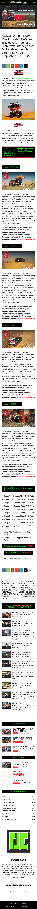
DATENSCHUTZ (18, 781)
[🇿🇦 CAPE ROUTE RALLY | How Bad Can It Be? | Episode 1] (6, 615)
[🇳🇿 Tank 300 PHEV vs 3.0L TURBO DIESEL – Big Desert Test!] (6, 685)
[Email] (26, 66)
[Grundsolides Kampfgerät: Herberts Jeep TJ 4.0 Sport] (6, 765)
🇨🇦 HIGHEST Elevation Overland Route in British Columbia (22, 654)
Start (3, 6)
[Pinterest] (12, 66)
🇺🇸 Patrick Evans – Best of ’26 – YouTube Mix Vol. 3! (23, 645)
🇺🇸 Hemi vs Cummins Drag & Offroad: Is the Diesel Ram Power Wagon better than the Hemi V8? (23, 634)
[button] (3, 2)
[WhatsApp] (8, 66)
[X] (31, 891)
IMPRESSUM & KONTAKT (18, 773)
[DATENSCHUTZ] (6, 783)
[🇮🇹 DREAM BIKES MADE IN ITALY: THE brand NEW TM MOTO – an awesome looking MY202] (6, 694)
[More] (30, 66)
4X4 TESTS (15, 766)
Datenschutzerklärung (14, 903)
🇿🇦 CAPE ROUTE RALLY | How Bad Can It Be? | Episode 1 (22, 615)
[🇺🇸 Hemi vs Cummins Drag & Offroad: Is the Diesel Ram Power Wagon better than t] (6, 632)
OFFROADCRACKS (9, 59)
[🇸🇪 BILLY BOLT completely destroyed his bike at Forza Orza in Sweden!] (6, 705)
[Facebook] (4, 66)
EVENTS (8, 6)
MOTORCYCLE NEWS (5, 625)
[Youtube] (18, 896)
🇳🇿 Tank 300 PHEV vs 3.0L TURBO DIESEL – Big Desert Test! (23, 685)
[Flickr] (10, 891)
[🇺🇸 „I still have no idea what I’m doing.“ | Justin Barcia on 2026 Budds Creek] (6, 663)
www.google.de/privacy (26, 239)
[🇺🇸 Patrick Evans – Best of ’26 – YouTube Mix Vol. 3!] (6, 645)
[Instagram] (15, 891)
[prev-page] (3, 714)
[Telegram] (21, 66)
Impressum (17, 772)
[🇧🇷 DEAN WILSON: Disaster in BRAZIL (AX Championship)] (6, 623)
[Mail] (20, 891)
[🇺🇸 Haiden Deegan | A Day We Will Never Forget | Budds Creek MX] (6, 674)
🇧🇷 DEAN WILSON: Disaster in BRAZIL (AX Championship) (22, 623)
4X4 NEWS (4, 617)
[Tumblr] (26, 891)
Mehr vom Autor (18, 607)
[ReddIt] (17, 66)
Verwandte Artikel (18, 605)
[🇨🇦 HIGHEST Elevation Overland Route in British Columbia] (6, 654)
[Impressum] (6, 774)
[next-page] (6, 714)
